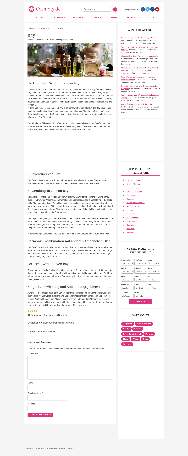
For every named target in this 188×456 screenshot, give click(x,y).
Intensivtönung (132, 218)
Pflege (135, 339)
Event (136, 284)
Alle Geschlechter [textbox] (128, 264)
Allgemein (127, 324)
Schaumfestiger (132, 214)
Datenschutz (40, 449)
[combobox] (127, 263)
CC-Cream (130, 221)
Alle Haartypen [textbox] (154, 272)
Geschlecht (125, 260)
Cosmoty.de (32, 28)
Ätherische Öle (53, 28)
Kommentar (33, 353)
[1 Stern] (28, 311)
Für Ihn (126, 329)
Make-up (149, 334)
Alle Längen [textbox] (153, 264)
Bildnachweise (52, 449)
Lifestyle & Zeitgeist (132, 334)
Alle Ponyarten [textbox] (127, 280)
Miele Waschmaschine (135, 203)
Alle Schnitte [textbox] (126, 272)
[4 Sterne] (35, 311)
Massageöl (130, 210)
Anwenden (140, 302)
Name (30, 383)
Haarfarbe (138, 260)
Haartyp (150, 268)
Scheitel (137, 276)
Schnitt (123, 268)
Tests (151, 17)
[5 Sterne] (37, 311)
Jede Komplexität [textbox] (128, 288)
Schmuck (137, 268)
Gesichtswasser (132, 206)
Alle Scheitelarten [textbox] (141, 280)
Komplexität (125, 284)
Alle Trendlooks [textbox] (127, 296)
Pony (123, 276)
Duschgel (130, 199)
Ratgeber (78, 17)
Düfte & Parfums (144, 324)
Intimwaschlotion (133, 188)
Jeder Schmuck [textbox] (141, 272)
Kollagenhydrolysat (134, 192)
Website (31, 404)
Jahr (149, 284)
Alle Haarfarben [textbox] (141, 264)
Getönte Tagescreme (134, 184)
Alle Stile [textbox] (152, 280)
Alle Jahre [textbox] (152, 288)
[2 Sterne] (31, 311)
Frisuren (58, 17)
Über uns (70, 449)
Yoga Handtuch (132, 195)
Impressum (29, 449)
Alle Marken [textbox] (140, 296)
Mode (125, 339)
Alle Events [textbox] (139, 288)
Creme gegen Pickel (134, 180)
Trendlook (124, 292)
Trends (39, 17)
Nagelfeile (130, 232)
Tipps (96, 17)
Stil (149, 276)
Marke (136, 292)
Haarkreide (130, 225)
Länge (150, 260)
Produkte (132, 17)
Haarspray (130, 229)
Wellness (127, 344)
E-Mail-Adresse (35, 393)
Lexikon (113, 17)
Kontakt (62, 449)
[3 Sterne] (33, 311)
